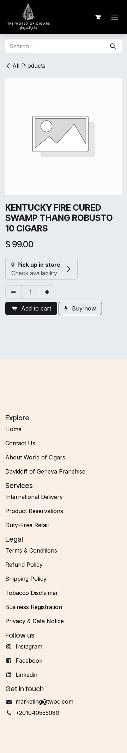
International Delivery (34, 496)
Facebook (29, 660)
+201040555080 (37, 712)
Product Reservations (34, 510)
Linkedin (26, 674)
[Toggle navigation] (115, 17)
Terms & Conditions (31, 550)
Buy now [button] (83, 308)
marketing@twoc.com (44, 701)
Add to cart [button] (35, 308)
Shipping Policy (26, 578)
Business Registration (33, 606)
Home (13, 429)
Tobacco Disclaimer (31, 592)
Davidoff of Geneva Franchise (45, 471)
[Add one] (47, 292)
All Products (29, 65)
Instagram (29, 646)
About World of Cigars (35, 457)
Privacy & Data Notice (34, 621)
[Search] (113, 46)
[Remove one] (13, 292)
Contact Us (20, 443)
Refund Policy (24, 564)
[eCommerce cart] (98, 17)
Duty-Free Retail (27, 525)
